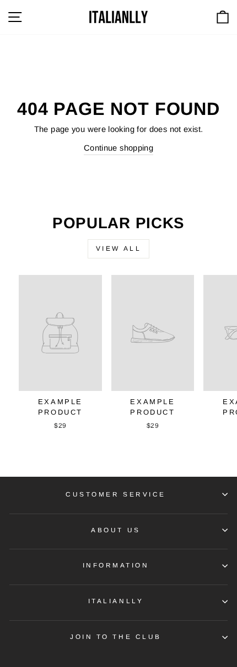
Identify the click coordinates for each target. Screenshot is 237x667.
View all (119, 248)
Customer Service (116, 494)
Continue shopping (118, 148)
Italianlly (115, 600)
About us (115, 529)
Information (116, 565)
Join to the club (115, 636)
